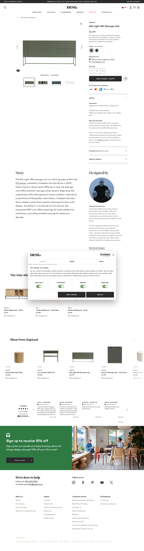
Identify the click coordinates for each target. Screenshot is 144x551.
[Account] (131, 7)
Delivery (75, 514)
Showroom (48, 504)
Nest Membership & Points (83, 500)
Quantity (92, 66)
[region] (80, 409)
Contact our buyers (108, 504)
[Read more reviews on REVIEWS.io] (23, 416)
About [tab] (101, 261)
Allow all (100, 294)
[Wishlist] (134, 7)
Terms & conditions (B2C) (26, 541)
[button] (33, 409)
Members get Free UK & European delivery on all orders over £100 (72, 1)
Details (91, 98)
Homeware (66, 12)
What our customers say (26, 511)
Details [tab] (72, 261)
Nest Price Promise (80, 504)
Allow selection (71, 294)
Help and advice (78, 511)
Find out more (20, 460)
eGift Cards (48, 518)
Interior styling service (53, 507)
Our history (20, 504)
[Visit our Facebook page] (83, 482)
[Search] (5, 7)
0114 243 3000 (31, 481)
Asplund (92, 22)
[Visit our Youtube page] (102, 482)
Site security (65, 541)
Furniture (37, 12)
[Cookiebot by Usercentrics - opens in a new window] (101, 254)
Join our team (21, 507)
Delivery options (95, 159)
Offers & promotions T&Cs (100, 541)
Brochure (47, 511)
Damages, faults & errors (82, 528)
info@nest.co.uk (102, 140)
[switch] (61, 286)
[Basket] (138, 7)
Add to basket (105, 79)
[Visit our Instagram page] (73, 482)
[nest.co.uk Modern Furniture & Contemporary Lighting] (72, 7)
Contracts (106, 12)
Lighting (51, 12)
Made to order (78, 521)
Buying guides (49, 514)
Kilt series (21, 183)
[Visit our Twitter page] (111, 482)
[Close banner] (113, 255)
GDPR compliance (79, 541)
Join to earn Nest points (13, 1)
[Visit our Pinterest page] (92, 482)
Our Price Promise (133, 1)
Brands (80, 12)
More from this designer (97, 248)
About (18, 500)
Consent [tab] (43, 261)
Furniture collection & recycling (84, 525)
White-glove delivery (80, 518)
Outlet (92, 12)
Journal (47, 500)
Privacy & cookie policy (48, 541)
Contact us (76, 507)
